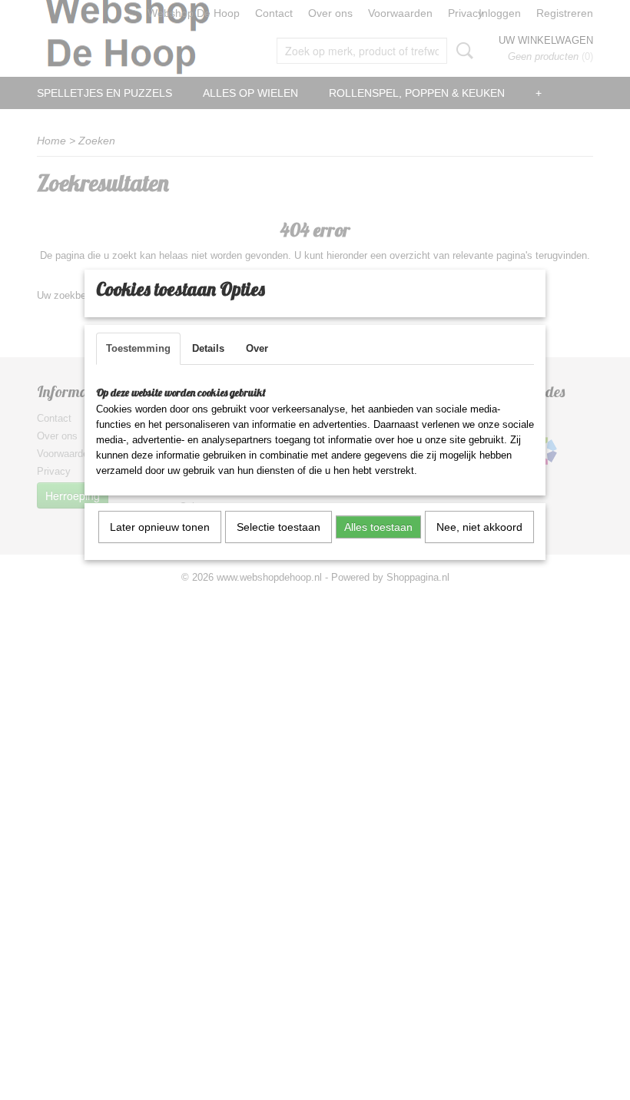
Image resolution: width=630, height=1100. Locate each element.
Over (257, 348)
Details (208, 348)
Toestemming (138, 348)
